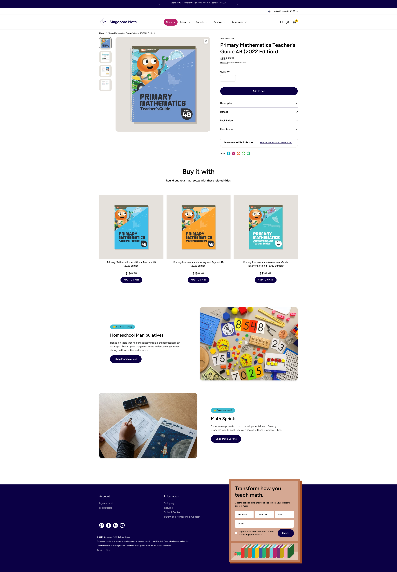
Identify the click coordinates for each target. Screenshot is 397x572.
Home (101, 33)
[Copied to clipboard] (248, 153)
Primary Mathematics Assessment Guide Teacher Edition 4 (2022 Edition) (265, 264)
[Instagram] (101, 525)
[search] (282, 22)
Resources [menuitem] (237, 22)
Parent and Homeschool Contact (182, 516)
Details (224, 111)
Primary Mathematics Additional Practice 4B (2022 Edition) (131, 264)
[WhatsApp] (243, 153)
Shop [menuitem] (169, 22)
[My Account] (288, 22)
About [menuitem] (183, 22)
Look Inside (226, 120)
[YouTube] (122, 525)
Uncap (127, 537)
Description (226, 103)
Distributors (105, 507)
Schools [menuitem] (218, 22)
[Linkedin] (115, 525)
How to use (226, 129)
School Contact (173, 512)
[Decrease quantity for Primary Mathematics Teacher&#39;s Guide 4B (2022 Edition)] (222, 78)
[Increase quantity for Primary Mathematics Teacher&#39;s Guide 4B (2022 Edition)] (233, 78)
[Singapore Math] (118, 22)
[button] (126, 359)
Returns (168, 507)
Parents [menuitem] (200, 22)
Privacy (108, 550)
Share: (223, 153)
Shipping (224, 63)
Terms (99, 550)
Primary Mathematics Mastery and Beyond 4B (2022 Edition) (198, 264)
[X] (233, 153)
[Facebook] (228, 153)
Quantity (225, 72)
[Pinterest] (238, 153)
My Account (106, 503)
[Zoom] (206, 41)
